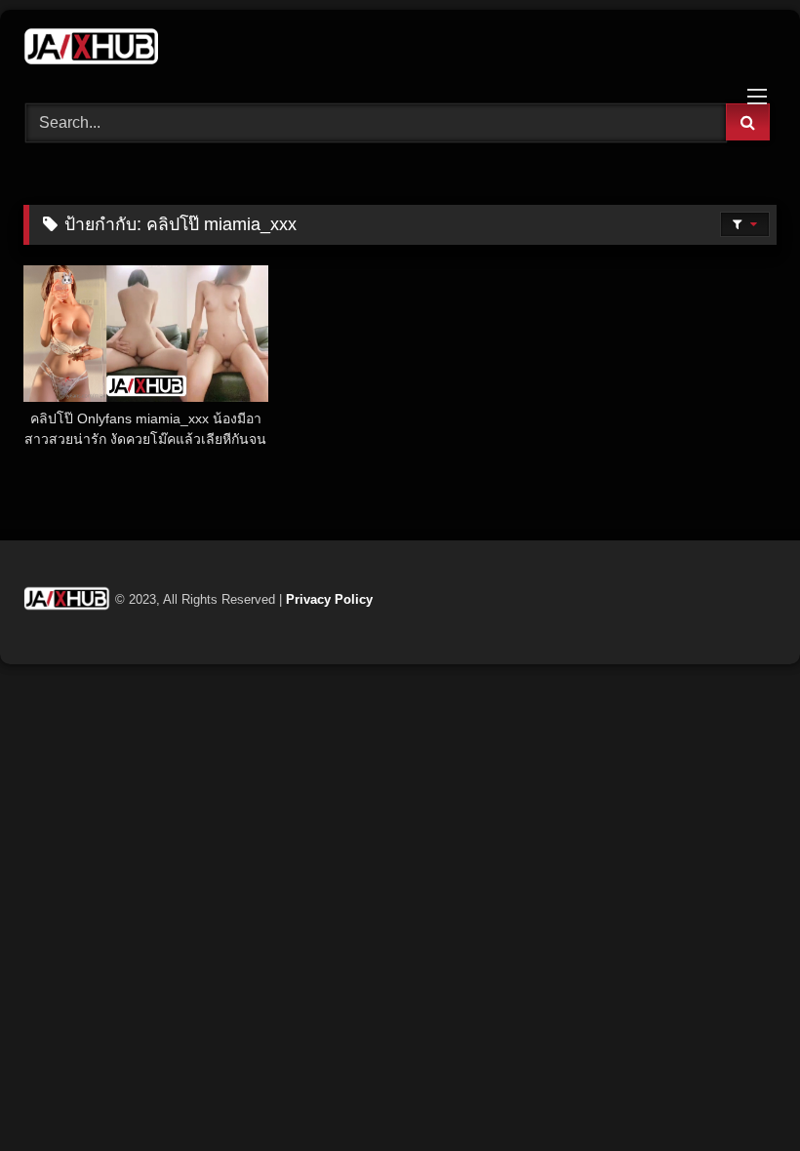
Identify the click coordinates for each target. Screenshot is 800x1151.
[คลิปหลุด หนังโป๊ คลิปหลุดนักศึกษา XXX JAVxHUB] (400, 49)
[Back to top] (739, 1093)
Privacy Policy (329, 599)
